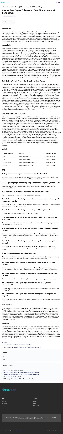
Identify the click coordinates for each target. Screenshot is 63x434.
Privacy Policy (36, 405)
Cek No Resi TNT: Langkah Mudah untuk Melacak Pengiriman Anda (22, 347)
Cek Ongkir (4, 403)
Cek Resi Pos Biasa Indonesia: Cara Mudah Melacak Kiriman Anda (21, 372)
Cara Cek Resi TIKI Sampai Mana (12, 376)
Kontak (34, 403)
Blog (3, 405)
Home (4, 7)
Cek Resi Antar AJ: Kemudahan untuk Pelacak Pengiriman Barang (21, 374)
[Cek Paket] (4, 2)
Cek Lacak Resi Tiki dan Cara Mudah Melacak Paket (18, 345)
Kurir (4, 357)
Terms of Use (58, 430)
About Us (35, 401)
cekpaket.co (20, 430)
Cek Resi (4, 401)
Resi (8, 7)
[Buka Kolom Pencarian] (53, 2)
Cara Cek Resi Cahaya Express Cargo (13, 370)
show (11, 21)
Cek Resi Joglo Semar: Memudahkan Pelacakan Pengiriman (19, 379)
